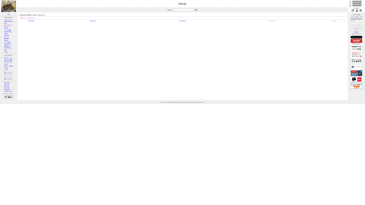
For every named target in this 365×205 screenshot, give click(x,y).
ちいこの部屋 (7, 30)
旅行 (5, 50)
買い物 (6, 28)
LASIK (6, 33)
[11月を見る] (182, 21)
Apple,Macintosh (8, 21)
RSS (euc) (7, 86)
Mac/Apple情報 (8, 61)
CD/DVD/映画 (7, 31)
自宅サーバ (7, 26)
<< (352, 16)
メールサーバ (8, 25)
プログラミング (8, 49)
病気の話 (6, 45)
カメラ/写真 (7, 42)
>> (360, 16)
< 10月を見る (30, 21)
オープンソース (8, 62)
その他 (6, 52)
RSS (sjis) (6, 88)
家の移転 (6, 38)
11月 (356, 16)
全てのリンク (7, 57)
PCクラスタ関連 (8, 66)
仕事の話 (6, 35)
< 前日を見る (92, 21)
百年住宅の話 (7, 43)
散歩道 (6, 40)
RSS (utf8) (7, 89)
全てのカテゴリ (8, 19)
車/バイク (6, 37)
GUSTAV (174, 102)
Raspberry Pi (7, 47)
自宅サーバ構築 (8, 59)
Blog (5, 23)
